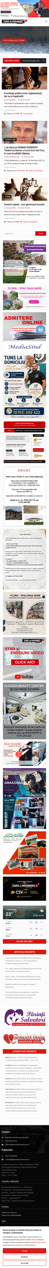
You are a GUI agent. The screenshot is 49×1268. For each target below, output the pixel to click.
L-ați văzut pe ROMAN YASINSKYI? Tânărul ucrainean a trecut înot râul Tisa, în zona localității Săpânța (24, 150)
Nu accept (24, 1263)
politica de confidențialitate (25, 1245)
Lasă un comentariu (35, 171)
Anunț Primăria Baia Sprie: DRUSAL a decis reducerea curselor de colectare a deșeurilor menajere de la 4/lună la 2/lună (24, 1081)
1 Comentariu (28, 114)
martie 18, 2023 (25, 100)
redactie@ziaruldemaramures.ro (17, 1144)
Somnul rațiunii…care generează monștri (24, 204)
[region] (24, 1247)
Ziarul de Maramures (10, 40)
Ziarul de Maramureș (12, 157)
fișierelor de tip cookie (38, 1242)
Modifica (24, 1257)
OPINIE (7, 85)
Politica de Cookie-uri (9, 1212)
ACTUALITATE (10, 140)
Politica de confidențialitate (11, 1215)
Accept (24, 1251)
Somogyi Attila (10, 100)
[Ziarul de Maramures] (14, 22)
